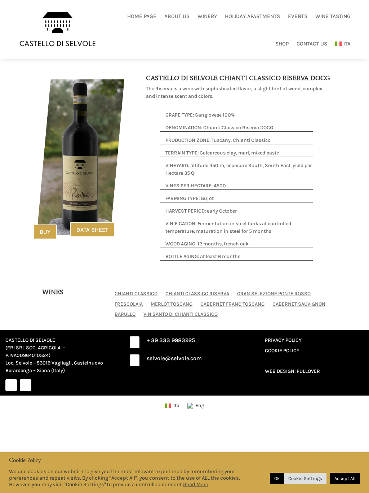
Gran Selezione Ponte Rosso (274, 293)
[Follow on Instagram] (25, 385)
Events (297, 16)
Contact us (312, 43)
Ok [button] (277, 478)
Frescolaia (129, 304)
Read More (195, 484)
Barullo (125, 314)
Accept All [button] (345, 478)
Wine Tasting (333, 16)
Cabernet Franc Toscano (232, 304)
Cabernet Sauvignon (298, 304)
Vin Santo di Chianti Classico (180, 314)
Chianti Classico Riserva (197, 293)
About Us (177, 16)
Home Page (141, 16)
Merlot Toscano (171, 304)
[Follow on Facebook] (11, 385)
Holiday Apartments (252, 16)
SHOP (282, 43)
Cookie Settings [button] (305, 478)
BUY (45, 231)
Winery (207, 16)
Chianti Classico (136, 293)
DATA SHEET (92, 229)
